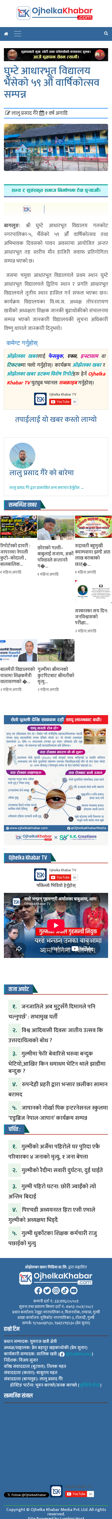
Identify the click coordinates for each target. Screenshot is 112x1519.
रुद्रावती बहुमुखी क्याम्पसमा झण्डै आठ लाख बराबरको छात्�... (92, 555)
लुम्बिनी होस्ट (89, 1385)
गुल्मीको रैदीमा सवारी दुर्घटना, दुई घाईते (62, 1170)
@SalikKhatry (79, 1354)
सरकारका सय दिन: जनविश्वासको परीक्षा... (91, 617)
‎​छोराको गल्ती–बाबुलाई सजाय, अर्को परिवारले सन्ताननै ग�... (55, 557)
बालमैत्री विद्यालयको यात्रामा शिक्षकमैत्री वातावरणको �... (17, 676)
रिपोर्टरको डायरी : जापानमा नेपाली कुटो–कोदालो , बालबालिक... (15, 555)
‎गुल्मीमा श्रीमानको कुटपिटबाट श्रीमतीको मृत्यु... (56, 676)
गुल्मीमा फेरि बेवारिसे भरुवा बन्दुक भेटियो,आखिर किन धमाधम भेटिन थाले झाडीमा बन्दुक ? (56, 1062)
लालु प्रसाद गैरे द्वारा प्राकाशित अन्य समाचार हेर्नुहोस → (46, 488)
